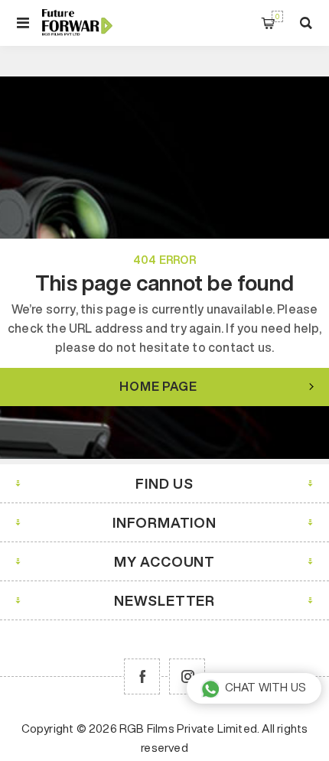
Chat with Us (265, 687)
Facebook (142, 676)
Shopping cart (277, 16)
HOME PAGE (158, 386)
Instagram (187, 676)
